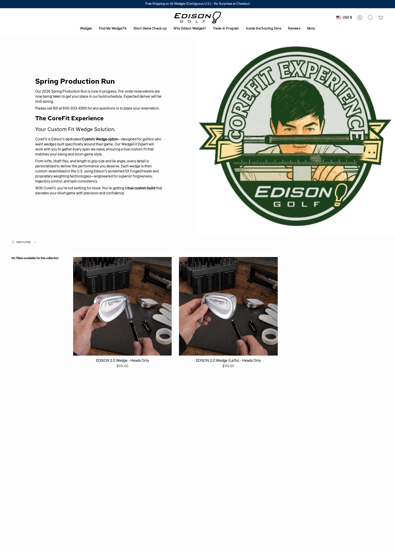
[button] (86, 28)
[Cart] (381, 17)
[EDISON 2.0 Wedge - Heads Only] (122, 306)
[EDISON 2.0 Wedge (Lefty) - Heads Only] (228, 306)
